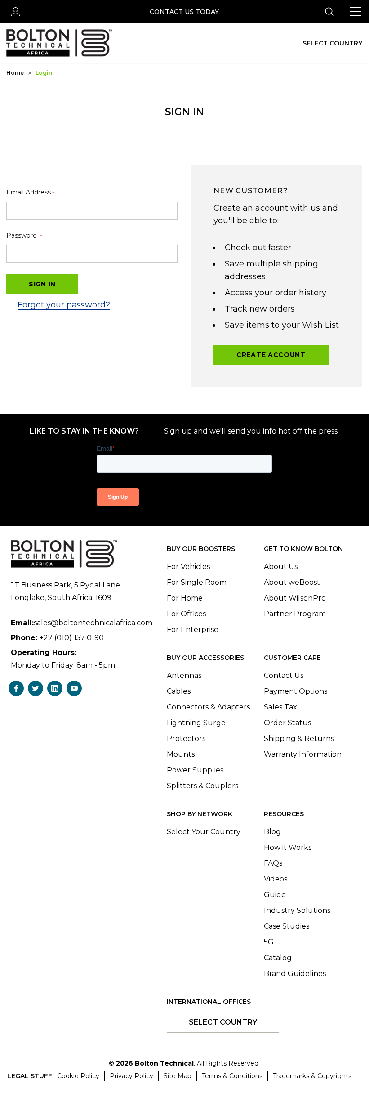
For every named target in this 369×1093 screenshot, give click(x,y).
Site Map (177, 1076)
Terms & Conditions (232, 1076)
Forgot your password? (64, 305)
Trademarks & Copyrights (312, 1076)
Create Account (271, 355)
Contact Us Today (184, 12)
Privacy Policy (131, 1076)
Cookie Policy (78, 1076)
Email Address (30, 192)
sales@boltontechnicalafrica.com (93, 623)
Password (24, 235)
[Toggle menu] (355, 12)
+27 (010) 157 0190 (72, 637)
